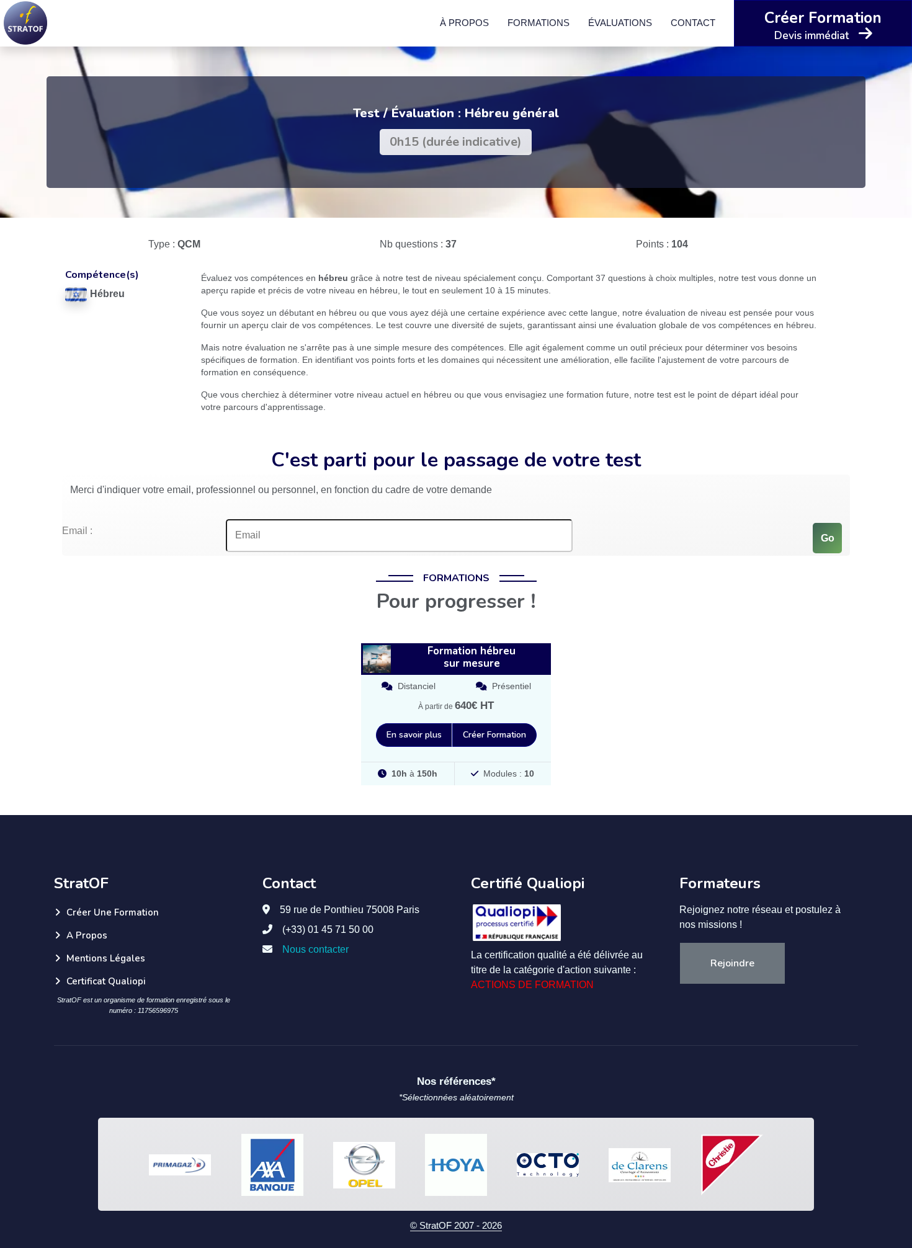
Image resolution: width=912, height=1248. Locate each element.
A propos (86, 935)
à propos (464, 22)
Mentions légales (105, 958)
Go (827, 538)
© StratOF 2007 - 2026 (456, 1225)
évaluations (620, 22)
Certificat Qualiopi (106, 981)
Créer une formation (112, 912)
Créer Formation (494, 735)
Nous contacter (315, 949)
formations (538, 22)
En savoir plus (414, 735)
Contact (693, 22)
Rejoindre (732, 963)
